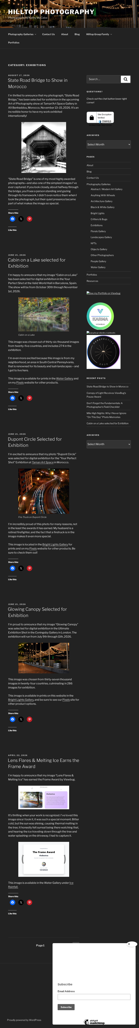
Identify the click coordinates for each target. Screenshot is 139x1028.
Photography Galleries (20, 34)
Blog (77, 34)
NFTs (93, 243)
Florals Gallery (98, 231)
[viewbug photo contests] (100, 329)
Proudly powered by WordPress (24, 1019)
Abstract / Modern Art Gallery (106, 189)
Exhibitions (97, 225)
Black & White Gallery (102, 207)
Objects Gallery (99, 249)
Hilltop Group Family (97, 34)
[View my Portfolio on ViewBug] (103, 293)
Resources (92, 280)
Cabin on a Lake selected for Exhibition (107, 423)
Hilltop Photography (51, 12)
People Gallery (98, 261)
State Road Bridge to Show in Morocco (107, 386)
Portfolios (13, 42)
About (64, 34)
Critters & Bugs (99, 219)
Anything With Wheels (103, 195)
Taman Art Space (43, 462)
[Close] (131, 944)
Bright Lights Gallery (55, 544)
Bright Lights (97, 213)
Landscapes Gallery (101, 237)
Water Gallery (64, 378)
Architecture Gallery (101, 201)
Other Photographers (102, 255)
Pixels (20, 382)
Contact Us (48, 34)
